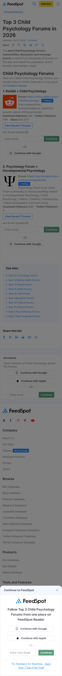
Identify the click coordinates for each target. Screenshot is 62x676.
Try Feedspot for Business (26, 663)
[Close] (57, 590)
